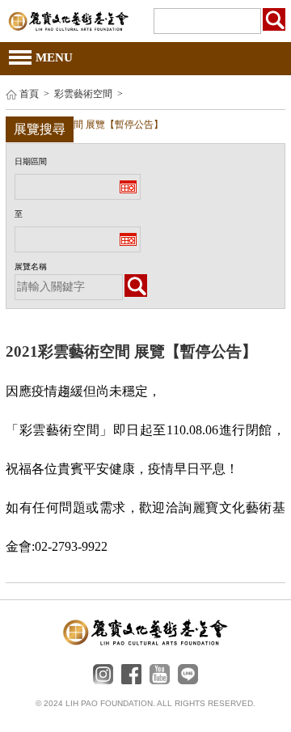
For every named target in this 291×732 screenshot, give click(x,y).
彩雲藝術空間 (83, 94)
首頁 (29, 94)
